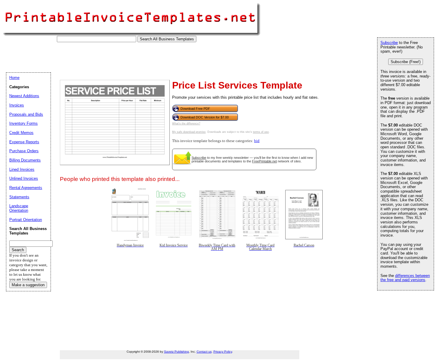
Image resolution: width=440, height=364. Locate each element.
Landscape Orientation (18, 208)
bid (257, 141)
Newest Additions (24, 96)
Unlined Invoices (23, 178)
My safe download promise (189, 131)
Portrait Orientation (25, 219)
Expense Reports (24, 142)
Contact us (204, 351)
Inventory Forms (23, 123)
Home (14, 77)
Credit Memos (21, 132)
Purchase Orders (24, 151)
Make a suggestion (28, 285)
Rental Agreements (25, 187)
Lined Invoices (21, 169)
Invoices (16, 105)
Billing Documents (25, 160)
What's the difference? (186, 123)
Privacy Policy (222, 351)
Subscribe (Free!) (406, 62)
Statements (19, 197)
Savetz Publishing (176, 351)
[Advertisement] (115, 55)
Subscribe (199, 157)
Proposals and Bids (26, 114)
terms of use (261, 131)
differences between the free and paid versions (405, 277)
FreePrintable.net (264, 161)
